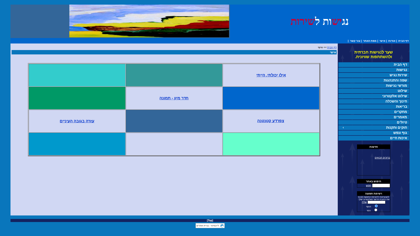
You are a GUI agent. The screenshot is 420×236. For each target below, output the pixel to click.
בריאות (401, 106)
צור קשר (355, 40)
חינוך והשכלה (396, 101)
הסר (369, 210)
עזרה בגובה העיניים (77, 121)
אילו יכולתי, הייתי (271, 75)
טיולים (402, 122)
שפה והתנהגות (395, 80)
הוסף (368, 206)
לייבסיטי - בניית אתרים (207, 225)
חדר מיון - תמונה (174, 98)
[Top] (210, 220)
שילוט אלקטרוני (394, 96)
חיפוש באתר (373, 181)
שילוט (402, 91)
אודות (391, 40)
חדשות (373, 146)
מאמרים (400, 117)
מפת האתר (369, 40)
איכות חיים (398, 138)
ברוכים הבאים (382, 157)
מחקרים (400, 112)
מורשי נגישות (396, 85)
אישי (382, 40)
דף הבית (403, 40)
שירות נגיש (398, 75)
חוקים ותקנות (396, 127)
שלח (364, 202)
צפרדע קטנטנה (270, 121)
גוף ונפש (400, 133)
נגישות (401, 70)
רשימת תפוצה (373, 193)
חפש (368, 185)
